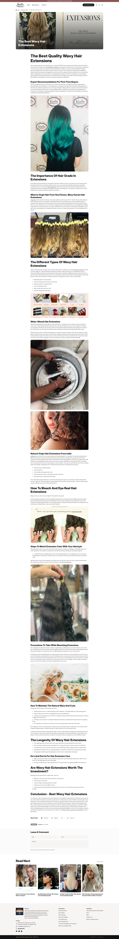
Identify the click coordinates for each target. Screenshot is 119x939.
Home (18, 9)
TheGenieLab (35, 937)
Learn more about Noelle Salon (32, 918)
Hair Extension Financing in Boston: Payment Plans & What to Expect (92, 894)
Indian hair (33, 456)
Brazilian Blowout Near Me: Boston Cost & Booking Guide (48, 894)
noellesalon (26, 937)
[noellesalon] (20, 5)
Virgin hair (33, 200)
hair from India (78, 269)
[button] (96, 5)
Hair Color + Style (24, 9)
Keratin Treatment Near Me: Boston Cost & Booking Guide (70, 894)
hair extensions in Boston (52, 67)
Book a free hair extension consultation (73, 810)
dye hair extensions (66, 562)
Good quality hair (51, 186)
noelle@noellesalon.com (24, 926)
